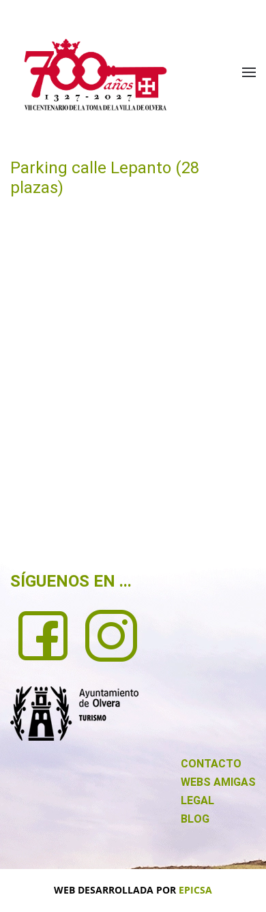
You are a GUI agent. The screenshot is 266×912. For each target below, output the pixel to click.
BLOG (195, 818)
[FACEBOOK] (43, 634)
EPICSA (195, 889)
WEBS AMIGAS (218, 782)
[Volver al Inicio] (95, 74)
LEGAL (197, 800)
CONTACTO (211, 763)
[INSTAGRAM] (111, 634)
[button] (249, 72)
